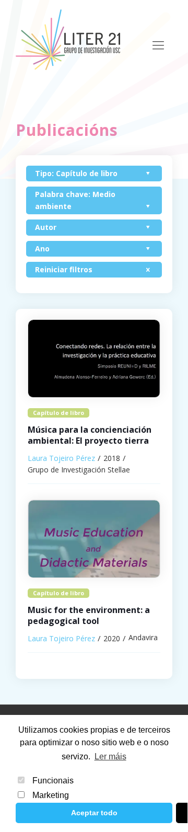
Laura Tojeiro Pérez (61, 458)
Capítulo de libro (58, 413)
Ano (42, 248)
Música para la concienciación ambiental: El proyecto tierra (89, 435)
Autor (45, 227)
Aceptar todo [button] (94, 812)
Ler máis (110, 756)
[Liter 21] (68, 39)
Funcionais (53, 780)
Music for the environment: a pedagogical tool (89, 615)
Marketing (50, 795)
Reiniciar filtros (63, 269)
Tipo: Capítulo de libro (76, 173)
